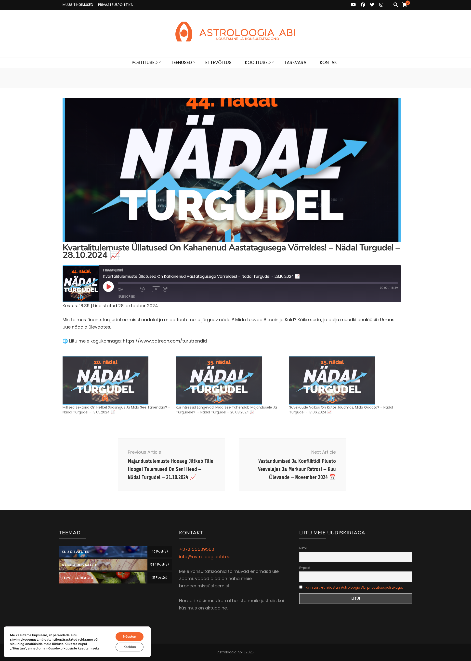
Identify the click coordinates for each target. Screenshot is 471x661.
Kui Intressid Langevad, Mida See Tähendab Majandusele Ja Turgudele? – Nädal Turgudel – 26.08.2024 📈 (226, 410)
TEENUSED (181, 62)
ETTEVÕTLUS (218, 62)
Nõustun (129, 636)
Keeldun (129, 647)
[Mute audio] (127, 289)
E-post (305, 567)
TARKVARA (295, 62)
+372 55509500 (196, 549)
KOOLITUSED (258, 62)
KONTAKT (330, 62)
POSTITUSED (144, 62)
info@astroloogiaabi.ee (204, 557)
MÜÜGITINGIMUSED (78, 4)
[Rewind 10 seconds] (145, 289)
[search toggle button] (395, 5)
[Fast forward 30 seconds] (172, 289)
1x (156, 289)
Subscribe (126, 296)
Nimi (303, 548)
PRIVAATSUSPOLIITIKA (115, 4)
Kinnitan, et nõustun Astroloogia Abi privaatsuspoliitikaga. (354, 587)
